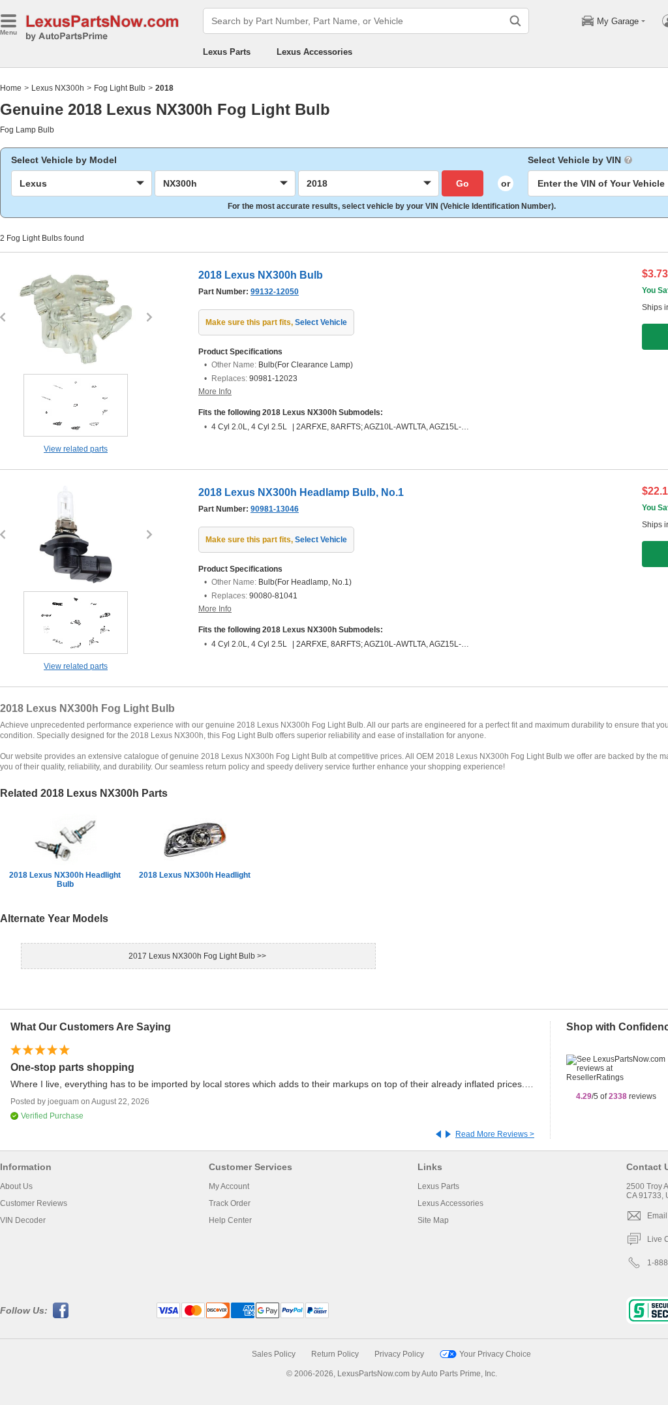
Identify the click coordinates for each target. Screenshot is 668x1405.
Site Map (433, 1220)
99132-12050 (274, 291)
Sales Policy (274, 1354)
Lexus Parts (226, 52)
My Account (229, 1186)
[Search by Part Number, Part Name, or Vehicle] (515, 21)
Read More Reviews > (494, 1134)
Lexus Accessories (314, 52)
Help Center (230, 1220)
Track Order (229, 1203)
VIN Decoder (23, 1220)
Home (11, 88)
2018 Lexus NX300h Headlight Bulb (65, 880)
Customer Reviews (33, 1203)
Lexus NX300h (57, 88)
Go (462, 183)
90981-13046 (274, 509)
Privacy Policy (399, 1354)
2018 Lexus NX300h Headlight (194, 875)
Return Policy (335, 1354)
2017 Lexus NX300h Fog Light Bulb (193, 956)
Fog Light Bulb (119, 88)
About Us (16, 1186)
